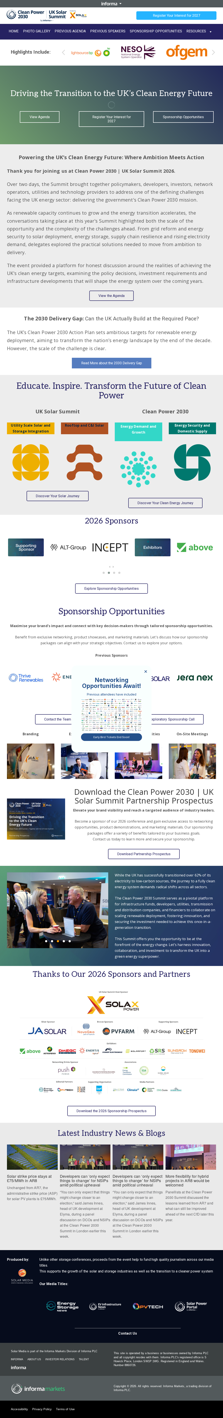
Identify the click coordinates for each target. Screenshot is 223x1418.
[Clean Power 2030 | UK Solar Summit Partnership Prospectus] (36, 819)
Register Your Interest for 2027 (176, 15)
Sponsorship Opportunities (156, 31)
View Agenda (40, 117)
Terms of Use (65, 1409)
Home (14, 31)
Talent (84, 1359)
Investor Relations (59, 1359)
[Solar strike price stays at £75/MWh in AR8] (32, 1175)
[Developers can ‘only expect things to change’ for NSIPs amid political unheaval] (138, 1194)
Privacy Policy (42, 1409)
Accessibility (19, 1409)
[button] (103, 573)
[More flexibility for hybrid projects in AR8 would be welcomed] (191, 1186)
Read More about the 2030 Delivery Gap (111, 363)
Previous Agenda (70, 31)
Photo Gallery (36, 31)
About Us (34, 1359)
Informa (17, 1359)
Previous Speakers (107, 31)
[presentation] (109, 567)
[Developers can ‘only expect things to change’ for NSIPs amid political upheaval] (85, 1194)
